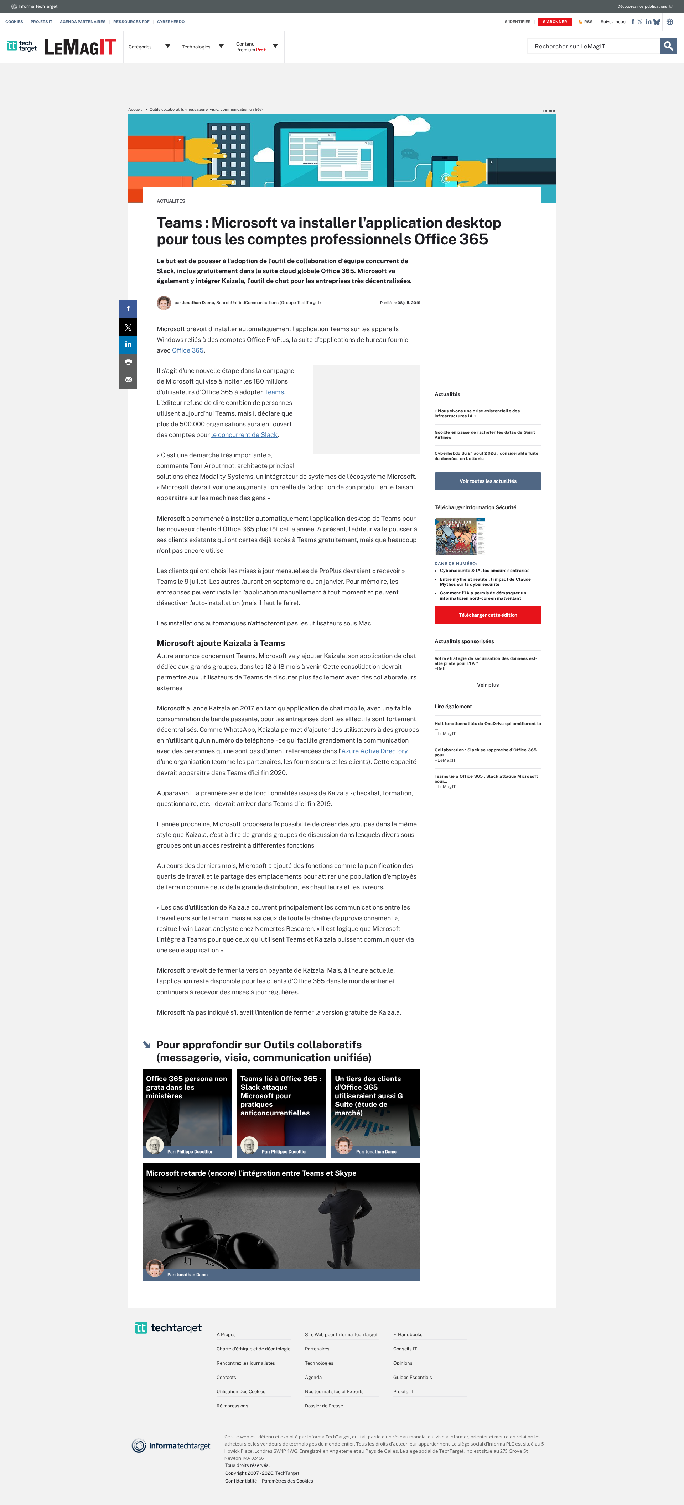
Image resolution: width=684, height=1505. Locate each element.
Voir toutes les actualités (488, 481)
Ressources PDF (131, 22)
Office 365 (188, 350)
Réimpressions (232, 1405)
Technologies (319, 1363)
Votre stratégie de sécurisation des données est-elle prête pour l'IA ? (486, 661)
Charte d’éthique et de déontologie (253, 1349)
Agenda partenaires (83, 22)
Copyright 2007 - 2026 (249, 1473)
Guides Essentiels (412, 1377)
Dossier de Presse (324, 1405)
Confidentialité (241, 1481)
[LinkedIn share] (128, 345)
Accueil (135, 109)
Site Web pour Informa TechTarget (341, 1334)
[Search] (668, 46)
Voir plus (488, 684)
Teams (274, 392)
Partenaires (317, 1349)
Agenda (313, 1377)
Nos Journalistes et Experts (334, 1391)
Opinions (403, 1363)
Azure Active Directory (374, 751)
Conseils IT (405, 1349)
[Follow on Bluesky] (656, 22)
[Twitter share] (128, 327)
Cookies (14, 22)
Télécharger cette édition (488, 615)
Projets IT (41, 22)
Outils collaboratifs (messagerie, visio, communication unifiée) (206, 109)
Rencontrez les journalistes (246, 1363)
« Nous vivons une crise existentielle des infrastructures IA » (477, 413)
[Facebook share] (128, 309)
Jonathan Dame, (198, 302)
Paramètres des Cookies (287, 1481)
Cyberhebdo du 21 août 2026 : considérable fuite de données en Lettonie (486, 456)
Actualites (171, 201)
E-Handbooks (408, 1334)
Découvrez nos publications (642, 6)
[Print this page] (128, 362)
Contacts (226, 1377)
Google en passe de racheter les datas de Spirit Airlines (485, 435)
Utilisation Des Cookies (241, 1391)
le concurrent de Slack (244, 434)
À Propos (226, 1334)
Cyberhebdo (171, 22)
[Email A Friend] (128, 380)
